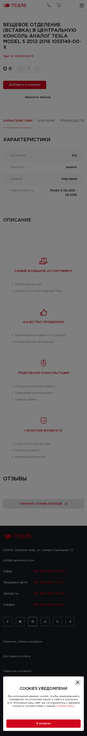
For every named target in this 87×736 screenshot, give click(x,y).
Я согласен (43, 723)
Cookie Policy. (65, 706)
